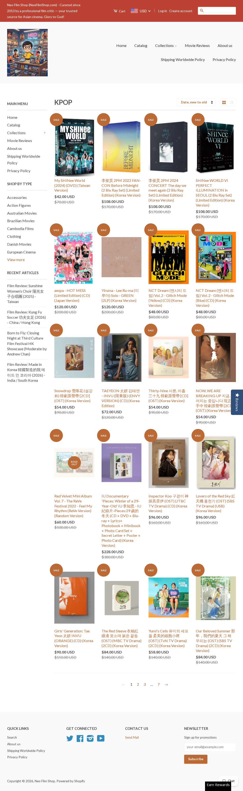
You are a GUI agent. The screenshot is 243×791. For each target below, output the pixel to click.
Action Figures (19, 205)
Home (121, 45)
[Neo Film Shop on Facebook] (80, 740)
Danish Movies (19, 244)
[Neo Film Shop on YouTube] (101, 740)
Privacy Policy (224, 59)
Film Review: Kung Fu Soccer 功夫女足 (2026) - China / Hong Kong (26, 317)
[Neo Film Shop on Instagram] (90, 740)
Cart (122, 11)
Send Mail (132, 737)
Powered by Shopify (70, 781)
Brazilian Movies (21, 220)
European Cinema (21, 252)
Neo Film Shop (45, 781)
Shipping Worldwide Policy (183, 59)
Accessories (17, 197)
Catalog (140, 45)
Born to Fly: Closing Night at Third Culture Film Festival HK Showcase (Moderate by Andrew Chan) (27, 343)
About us (225, 45)
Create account (180, 11)
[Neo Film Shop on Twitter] (69, 740)
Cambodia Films (20, 228)
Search (12, 737)
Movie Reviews (197, 45)
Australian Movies (22, 213)
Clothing (14, 236)
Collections (164, 45)
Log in (162, 11)
